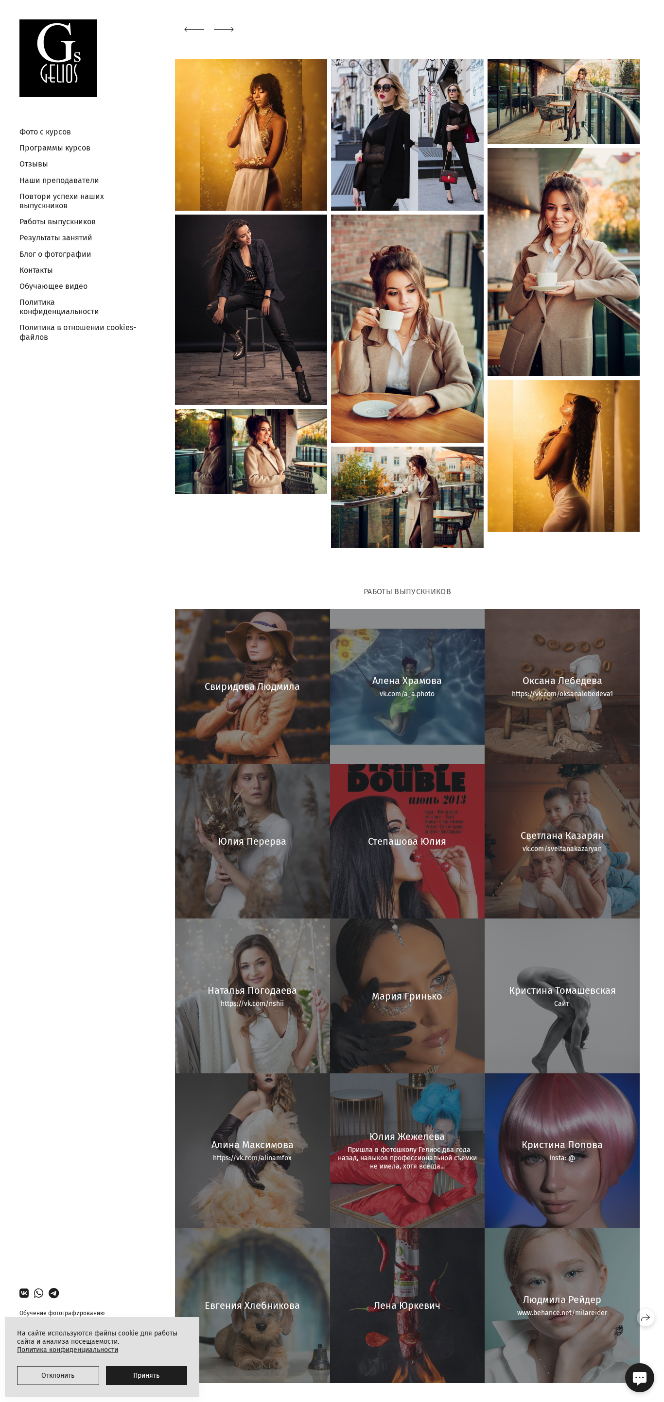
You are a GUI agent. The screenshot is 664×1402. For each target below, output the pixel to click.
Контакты (36, 270)
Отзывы (33, 163)
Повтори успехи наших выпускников (61, 201)
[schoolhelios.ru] (58, 58)
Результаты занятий (55, 237)
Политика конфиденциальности (59, 307)
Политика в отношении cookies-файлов (77, 332)
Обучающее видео (53, 286)
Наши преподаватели (59, 180)
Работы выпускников (57, 221)
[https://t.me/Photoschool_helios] (54, 1293)
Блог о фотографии (55, 254)
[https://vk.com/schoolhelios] (24, 1293)
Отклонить (57, 1375)
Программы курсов (54, 147)
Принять (146, 1375)
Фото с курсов (45, 131)
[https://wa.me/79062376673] (38, 1293)
